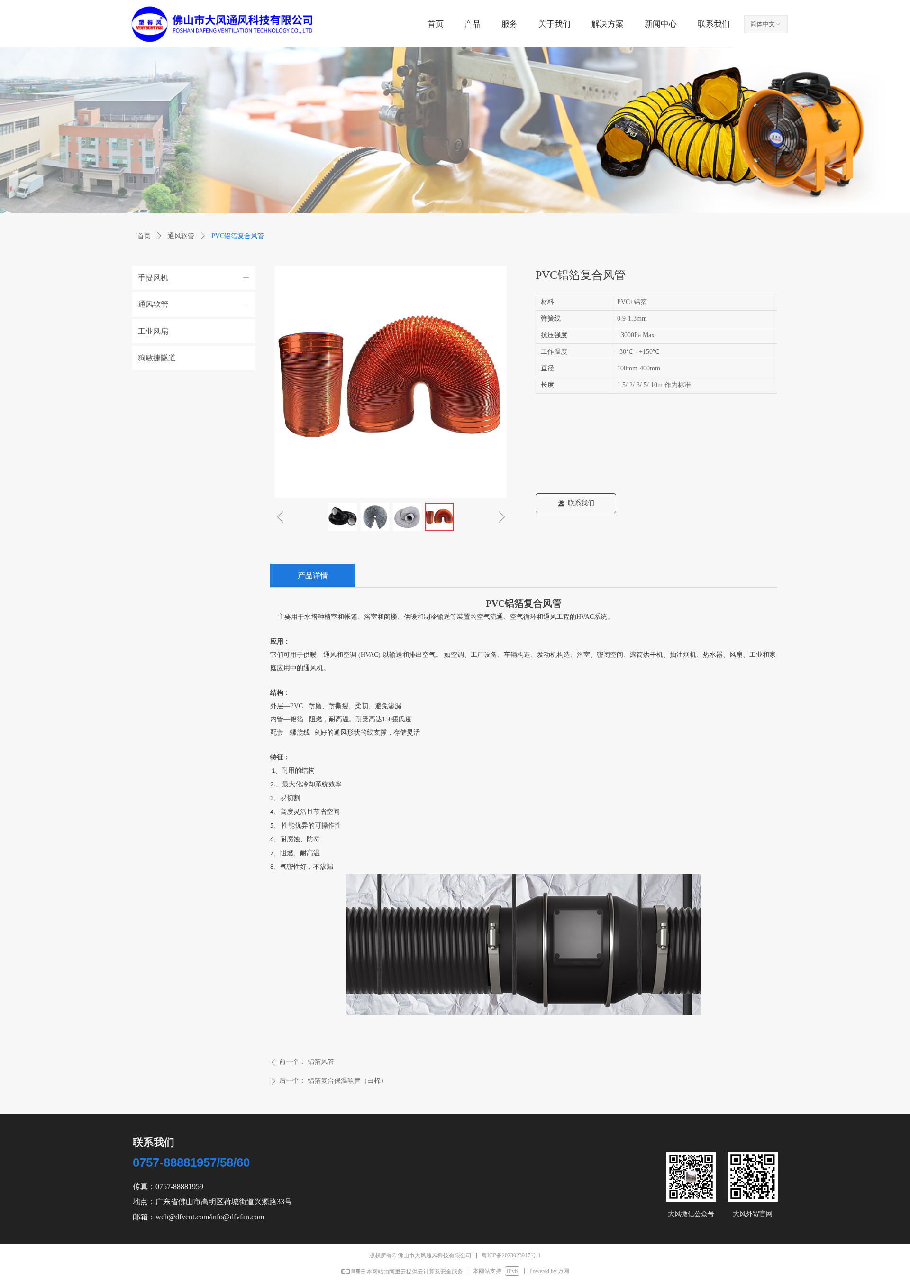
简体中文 (762, 24)
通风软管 (181, 236)
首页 (144, 236)
